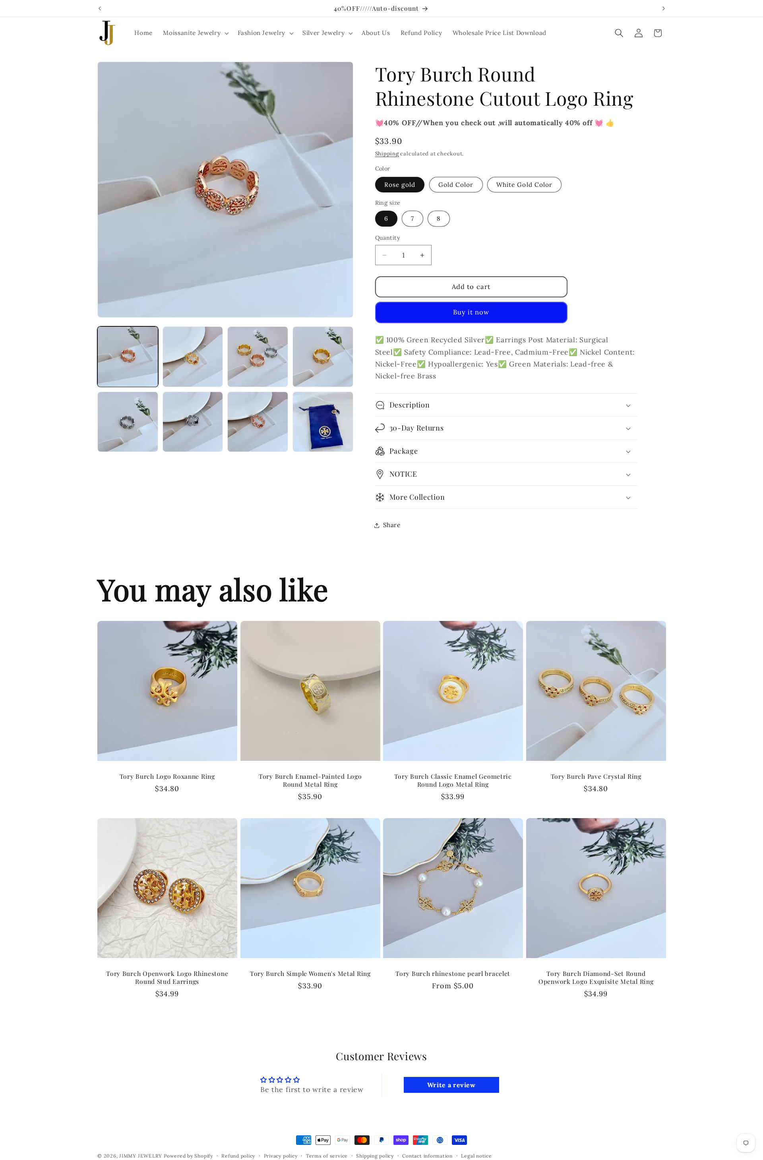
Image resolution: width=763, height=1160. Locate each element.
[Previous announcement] (99, 8)
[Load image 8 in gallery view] (322, 422)
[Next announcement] (663, 8)
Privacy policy (281, 1156)
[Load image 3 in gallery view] (257, 356)
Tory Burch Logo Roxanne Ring (167, 776)
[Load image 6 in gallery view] (193, 422)
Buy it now (471, 312)
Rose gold (400, 184)
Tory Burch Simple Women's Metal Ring (310, 974)
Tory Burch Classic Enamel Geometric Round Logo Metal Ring (453, 780)
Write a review (451, 1085)
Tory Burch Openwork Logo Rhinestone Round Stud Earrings (167, 977)
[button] (195, 33)
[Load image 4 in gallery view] (322, 356)
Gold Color (456, 184)
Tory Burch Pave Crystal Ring (595, 776)
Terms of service (327, 1156)
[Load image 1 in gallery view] (127, 356)
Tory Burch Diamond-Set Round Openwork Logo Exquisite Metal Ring (595, 977)
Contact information (427, 1156)
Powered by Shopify (188, 1156)
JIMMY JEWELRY (140, 1156)
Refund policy (238, 1156)
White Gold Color (524, 184)
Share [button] (392, 525)
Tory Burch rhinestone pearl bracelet (452, 974)
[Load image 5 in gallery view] (127, 422)
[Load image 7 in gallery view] (257, 422)
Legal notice (476, 1156)
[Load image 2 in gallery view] (193, 356)
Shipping (387, 154)
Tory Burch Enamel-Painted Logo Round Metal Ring (310, 780)
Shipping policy (375, 1156)
